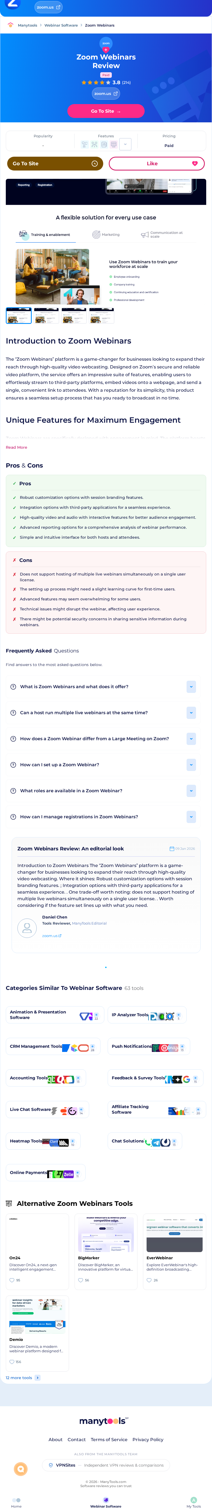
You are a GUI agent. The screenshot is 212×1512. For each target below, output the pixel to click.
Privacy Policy (147, 1439)
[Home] (12, 25)
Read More (16, 447)
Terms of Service (109, 1439)
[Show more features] (125, 144)
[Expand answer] (191, 687)
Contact (77, 1439)
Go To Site (106, 111)
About (56, 1439)
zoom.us (49, 935)
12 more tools (19, 1377)
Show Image (106, 250)
